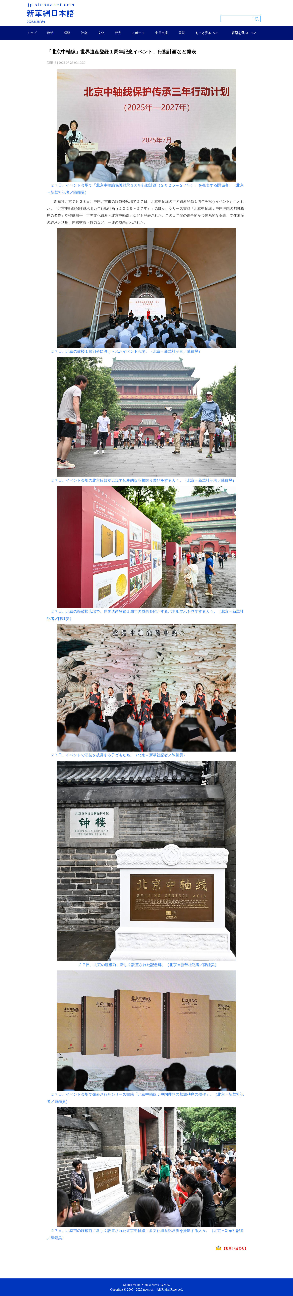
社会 (84, 33)
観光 (118, 33)
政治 (50, 33)
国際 (181, 33)
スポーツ (138, 33)
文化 (101, 33)
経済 (67, 33)
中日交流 (161, 33)
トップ (31, 33)
